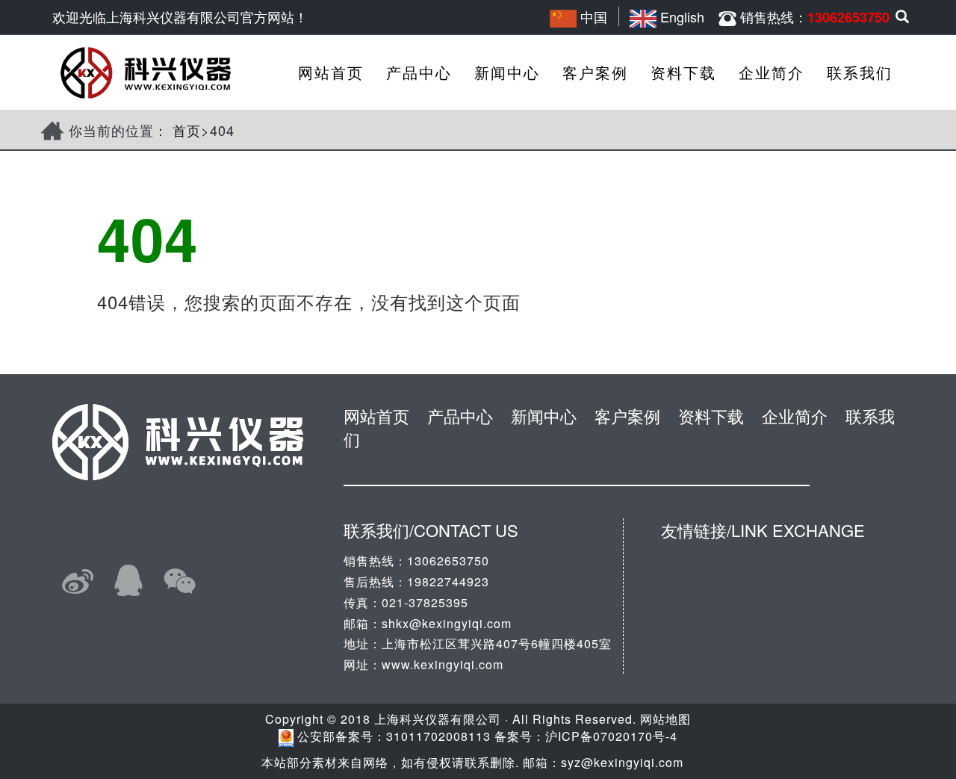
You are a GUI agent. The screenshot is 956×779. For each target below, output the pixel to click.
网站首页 (331, 72)
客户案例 (595, 72)
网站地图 (665, 718)
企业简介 (771, 72)
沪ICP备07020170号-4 (611, 736)
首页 (187, 130)
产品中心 (419, 72)
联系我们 (860, 72)
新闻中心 (507, 72)
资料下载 (683, 72)
